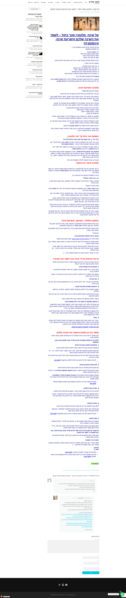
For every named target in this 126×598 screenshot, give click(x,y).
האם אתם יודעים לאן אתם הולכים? (35, 93)
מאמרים (43, 2)
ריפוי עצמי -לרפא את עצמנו (68, 470)
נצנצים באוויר (38, 76)
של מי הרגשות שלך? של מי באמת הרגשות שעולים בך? (33, 54)
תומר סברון (94, 2)
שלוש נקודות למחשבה (36, 61)
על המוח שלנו (87, 470)
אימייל (97, 560)
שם (98, 555)
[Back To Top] (120, 591)
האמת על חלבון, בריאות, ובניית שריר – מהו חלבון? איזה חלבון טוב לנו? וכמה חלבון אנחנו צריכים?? (33, 27)
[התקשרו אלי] (59, 585)
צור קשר (30, 2)
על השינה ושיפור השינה (79, 470)
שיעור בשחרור (38, 16)
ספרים (57, 2)
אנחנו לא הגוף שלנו (37, 69)
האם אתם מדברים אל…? (34, 37)
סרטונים (50, 2)
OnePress (53, 594)
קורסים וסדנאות (77, 2)
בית (86, 2)
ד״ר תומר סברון (82, 12)
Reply (83, 481)
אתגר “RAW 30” (66, 2)
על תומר (36, 2)
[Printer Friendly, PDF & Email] (95, 463)
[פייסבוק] (66, 585)
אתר (98, 566)
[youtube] (63, 585)
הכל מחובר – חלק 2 (37, 84)
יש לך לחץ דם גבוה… (36, 46)
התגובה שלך (96, 539)
